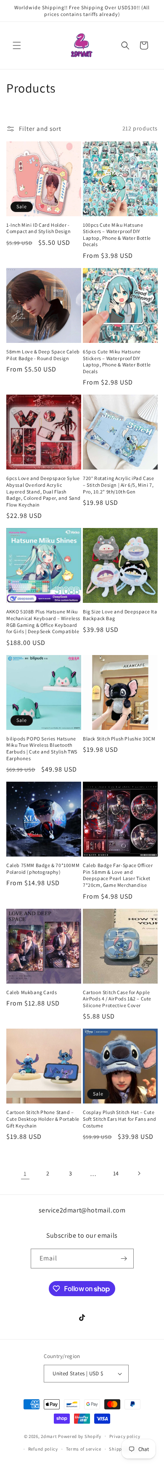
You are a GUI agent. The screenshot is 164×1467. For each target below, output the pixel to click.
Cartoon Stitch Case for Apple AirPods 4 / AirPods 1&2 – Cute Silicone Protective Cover (117, 998)
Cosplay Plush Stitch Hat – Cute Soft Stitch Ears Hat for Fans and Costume (119, 1118)
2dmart (49, 1436)
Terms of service (83, 1449)
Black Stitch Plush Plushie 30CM (119, 738)
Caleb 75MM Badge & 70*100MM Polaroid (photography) (42, 868)
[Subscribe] (124, 1258)
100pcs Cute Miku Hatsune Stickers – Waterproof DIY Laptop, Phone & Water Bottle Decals (117, 235)
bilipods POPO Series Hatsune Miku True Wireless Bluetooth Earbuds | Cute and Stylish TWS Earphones (41, 748)
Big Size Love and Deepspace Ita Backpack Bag (120, 614)
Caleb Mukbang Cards (31, 992)
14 (116, 1173)
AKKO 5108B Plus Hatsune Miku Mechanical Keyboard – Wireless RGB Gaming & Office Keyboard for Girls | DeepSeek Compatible (43, 621)
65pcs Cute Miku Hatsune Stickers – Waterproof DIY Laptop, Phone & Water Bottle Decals (117, 361)
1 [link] (25, 1174)
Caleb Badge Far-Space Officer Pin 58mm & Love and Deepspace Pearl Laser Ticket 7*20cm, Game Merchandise (118, 875)
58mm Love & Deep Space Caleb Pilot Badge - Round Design (43, 354)
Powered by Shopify (79, 1436)
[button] (17, 45)
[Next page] (139, 1173)
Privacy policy (124, 1436)
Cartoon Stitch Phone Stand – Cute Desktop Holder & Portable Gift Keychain (42, 1118)
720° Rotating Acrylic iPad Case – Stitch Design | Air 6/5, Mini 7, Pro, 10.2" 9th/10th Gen (118, 484)
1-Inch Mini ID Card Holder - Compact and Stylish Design (38, 228)
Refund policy (43, 1449)
